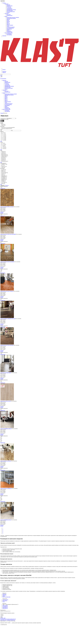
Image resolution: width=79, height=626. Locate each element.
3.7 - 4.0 (4, 140)
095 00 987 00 (5, 607)
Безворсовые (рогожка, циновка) (13, 17)
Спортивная (9, 33)
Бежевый (4, 156)
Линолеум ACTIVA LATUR (5, 401)
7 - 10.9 (4, 146)
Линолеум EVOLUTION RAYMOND (7, 261)
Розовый (4, 159)
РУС (2, 618)
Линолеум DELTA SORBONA (6, 488)
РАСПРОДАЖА (10, 10)
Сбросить (7, 185)
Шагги (8, 22)
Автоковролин (9, 8)
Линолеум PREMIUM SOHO (5, 519)
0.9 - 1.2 (4, 133)
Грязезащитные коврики (11, 18)
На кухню (9, 14)
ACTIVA (4, 169)
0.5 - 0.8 (4, 132)
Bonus (3, 183)
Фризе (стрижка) (10, 25)
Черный (4, 151)
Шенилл (8, 19)
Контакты (4, 35)
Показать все (2, 188)
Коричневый (5, 154)
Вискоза (8, 21)
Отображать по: (3, 119)
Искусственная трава (8, 32)
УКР (4, 618)
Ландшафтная (9, 34)
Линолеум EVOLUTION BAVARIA (6, 345)
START (3, 181)
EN (1, 618)
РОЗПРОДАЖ (9, 31)
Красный (4, 153)
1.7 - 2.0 (4, 135)
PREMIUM (4, 179)
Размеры (2, 239)
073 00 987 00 (5, 606)
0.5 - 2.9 (4, 144)
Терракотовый (5, 155)
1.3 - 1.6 (4, 134)
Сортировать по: (3, 118)
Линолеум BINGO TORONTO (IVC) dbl (7, 318)
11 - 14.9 (4, 147)
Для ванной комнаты (8, 103)
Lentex (3, 167)
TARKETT (4, 164)
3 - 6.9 (3, 145)
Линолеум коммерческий (7, 128)
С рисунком (9, 7)
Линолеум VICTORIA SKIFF (5, 372)
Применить (2, 185)
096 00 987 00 (5, 608)
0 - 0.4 (3, 143)
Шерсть (8, 24)
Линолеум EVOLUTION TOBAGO (6, 291)
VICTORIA (4, 182)
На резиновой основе (11, 11)
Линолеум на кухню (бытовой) (8, 127)
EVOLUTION (5, 172)
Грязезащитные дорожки (11, 9)
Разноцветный (5, 161)
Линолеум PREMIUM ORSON (6, 428)
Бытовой (8, 4)
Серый (4, 152)
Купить (1, 240)
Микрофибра (9, 28)
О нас (4, 601)
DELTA (3, 171)
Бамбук (8, 29)
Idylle (3, 174)
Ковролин (6, 3)
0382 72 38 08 (5, 605)
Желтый (4, 160)
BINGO (3, 170)
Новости (4, 72)
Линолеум (6, 13)
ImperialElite (4, 175)
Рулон (3, 124)
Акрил (6, 102)
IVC (3, 165)
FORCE (4, 173)
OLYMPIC (4, 178)
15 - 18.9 (4, 148)
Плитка (8, 12)
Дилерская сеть (5, 599)
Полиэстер (9, 30)
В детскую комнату (8, 104)
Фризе (8, 20)
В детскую (9, 6)
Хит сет (8, 23)
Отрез (3, 125)
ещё (1, 141)
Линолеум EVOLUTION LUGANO (6, 206)
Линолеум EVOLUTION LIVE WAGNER (8, 234)
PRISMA (4, 180)
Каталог (4, 2)
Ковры (6, 16)
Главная (1, 113)
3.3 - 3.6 (4, 139)
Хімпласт (4, 166)
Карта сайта (5, 600)
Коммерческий (9, 5)
